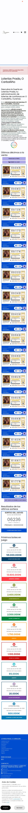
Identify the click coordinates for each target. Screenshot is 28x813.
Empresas (3, 747)
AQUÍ (8, 802)
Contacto (3, 745)
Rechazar (19, 808)
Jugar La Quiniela (14, 658)
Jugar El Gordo (14, 579)
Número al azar (15, 162)
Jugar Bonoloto (14, 599)
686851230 (4, 772)
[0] (22, 32)
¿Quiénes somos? (5, 741)
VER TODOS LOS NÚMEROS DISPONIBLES (15, 500)
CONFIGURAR (16, 799)
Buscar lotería (14, 158)
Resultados (3, 744)
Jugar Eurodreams (14, 697)
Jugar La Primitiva (14, 618)
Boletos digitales (5, 750)
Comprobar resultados (14, 530)
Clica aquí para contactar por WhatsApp (11, 770)
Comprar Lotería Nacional (14, 717)
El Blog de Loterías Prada (6, 748)
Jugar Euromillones (14, 559)
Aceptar (5, 808)
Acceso (16, 32)
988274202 (5, 769)
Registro (3, 753)
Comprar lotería (4, 742)
